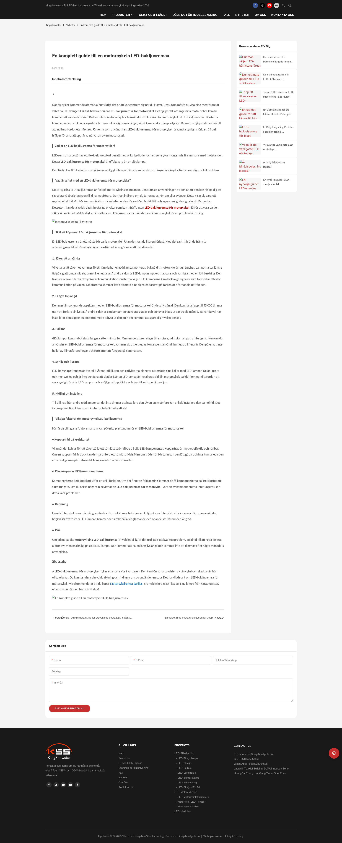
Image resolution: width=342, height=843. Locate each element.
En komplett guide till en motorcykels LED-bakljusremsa (111, 25)
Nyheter (70, 25)
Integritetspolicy (234, 836)
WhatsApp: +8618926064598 (251, 763)
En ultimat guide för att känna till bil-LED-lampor (277, 112)
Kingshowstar (53, 25)
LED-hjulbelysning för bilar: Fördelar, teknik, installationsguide (278, 130)
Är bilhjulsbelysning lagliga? (274, 164)
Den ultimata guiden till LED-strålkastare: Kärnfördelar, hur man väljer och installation (276, 77)
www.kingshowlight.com (187, 836)
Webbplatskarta (212, 836)
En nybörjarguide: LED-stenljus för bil (276, 182)
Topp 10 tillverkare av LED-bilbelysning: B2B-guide (278, 94)
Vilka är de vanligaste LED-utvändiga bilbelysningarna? (278, 147)
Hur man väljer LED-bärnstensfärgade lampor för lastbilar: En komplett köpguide (277, 60)
